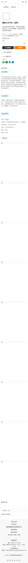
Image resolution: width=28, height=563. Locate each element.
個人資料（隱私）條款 (14, 535)
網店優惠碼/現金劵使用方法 (14, 527)
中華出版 (13, 7)
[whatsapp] (10, 62)
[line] (3, 62)
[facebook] (6, 62)
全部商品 (6, 7)
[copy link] (13, 62)
